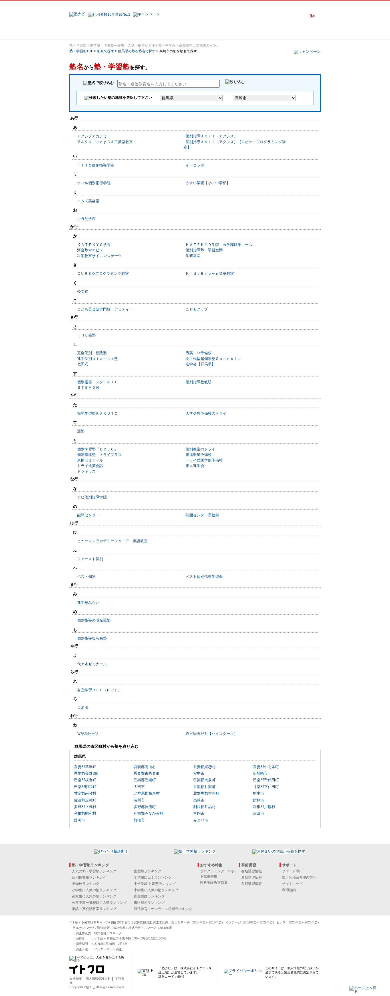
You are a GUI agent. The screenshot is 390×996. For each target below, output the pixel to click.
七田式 (82, 364)
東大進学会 (195, 466)
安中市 (198, 773)
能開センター (88, 515)
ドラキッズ (86, 471)
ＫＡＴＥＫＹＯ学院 (93, 245)
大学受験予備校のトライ (206, 413)
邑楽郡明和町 (85, 787)
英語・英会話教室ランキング (94, 909)
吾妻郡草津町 (85, 767)
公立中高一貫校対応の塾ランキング (99, 903)
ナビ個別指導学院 (92, 497)
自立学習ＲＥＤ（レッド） (99, 690)
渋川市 (139, 800)
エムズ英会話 (88, 201)
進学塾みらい (88, 602)
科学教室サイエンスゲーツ (99, 256)
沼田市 (258, 813)
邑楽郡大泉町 (204, 780)
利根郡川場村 (264, 807)
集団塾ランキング (147, 871)
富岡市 (198, 813)
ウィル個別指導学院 (93, 183)
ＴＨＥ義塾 (86, 335)
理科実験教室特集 (214, 883)
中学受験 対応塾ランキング (155, 884)
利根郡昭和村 (85, 813)
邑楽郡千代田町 (266, 780)
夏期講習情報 (251, 877)
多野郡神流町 (145, 807)
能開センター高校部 (202, 515)
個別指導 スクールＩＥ (97, 382)
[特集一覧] (257, 33)
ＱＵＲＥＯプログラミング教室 (103, 273)
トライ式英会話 (90, 466)
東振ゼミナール (90, 460)
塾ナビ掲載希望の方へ (299, 877)
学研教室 (193, 256)
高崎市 (198, 800)
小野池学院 (86, 219)
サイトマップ (292, 884)
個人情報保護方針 (98, 978)
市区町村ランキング (149, 903)
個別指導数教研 (199, 382)
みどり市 (200, 820)
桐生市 (258, 793)
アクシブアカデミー (93, 136)
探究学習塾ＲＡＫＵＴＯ (97, 413)
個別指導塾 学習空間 (204, 250)
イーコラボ (195, 165)
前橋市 (139, 820)
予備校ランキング (85, 884)
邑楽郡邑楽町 (145, 780)
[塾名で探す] (132, 33)
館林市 (258, 800)
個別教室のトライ (200, 449)
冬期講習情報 (251, 884)
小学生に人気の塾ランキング (94, 890)
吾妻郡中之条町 (266, 767)
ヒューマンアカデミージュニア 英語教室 (112, 541)
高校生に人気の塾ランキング (94, 896)
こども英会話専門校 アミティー (105, 309)
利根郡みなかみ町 (148, 813)
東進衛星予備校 (199, 454)
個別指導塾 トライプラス (99, 454)
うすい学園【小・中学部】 (208, 183)
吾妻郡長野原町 (87, 773)
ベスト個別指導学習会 (204, 576)
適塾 (81, 431)
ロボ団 (82, 708)
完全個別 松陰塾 (92, 353)
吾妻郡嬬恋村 (204, 767)
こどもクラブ (197, 309)
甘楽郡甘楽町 (204, 787)
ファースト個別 (90, 559)
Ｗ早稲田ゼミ (88, 734)
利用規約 (289, 890)
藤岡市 (79, 820)
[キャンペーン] (299, 33)
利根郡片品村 (204, 807)
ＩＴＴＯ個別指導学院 (95, 165)
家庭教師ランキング (149, 896)
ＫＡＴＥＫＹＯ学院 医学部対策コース (219, 245)
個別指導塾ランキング (89, 877)
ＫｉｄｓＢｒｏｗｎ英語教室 (210, 273)
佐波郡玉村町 (85, 800)
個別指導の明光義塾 (93, 620)
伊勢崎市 (260, 773)
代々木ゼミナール (92, 664)
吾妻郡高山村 (145, 767)
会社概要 (75, 978)
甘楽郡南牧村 (85, 793)
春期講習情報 (251, 871)
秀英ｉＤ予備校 (199, 353)
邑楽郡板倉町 (85, 780)
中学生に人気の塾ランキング (156, 890)
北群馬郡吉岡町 (206, 793)
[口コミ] (215, 33)
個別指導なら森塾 (92, 638)
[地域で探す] (90, 33)
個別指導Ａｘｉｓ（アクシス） (212, 136)
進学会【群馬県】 (200, 364)
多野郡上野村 (85, 807)
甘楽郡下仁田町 (266, 787)
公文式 (82, 291)
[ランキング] (173, 33)
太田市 (139, 787)
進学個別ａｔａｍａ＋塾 (97, 358)
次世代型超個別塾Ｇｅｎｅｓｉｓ (213, 358)
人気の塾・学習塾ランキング (94, 871)
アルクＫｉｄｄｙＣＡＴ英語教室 (105, 142)
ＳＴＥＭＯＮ (88, 387)
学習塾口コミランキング (153, 877)
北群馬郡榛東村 (147, 793)
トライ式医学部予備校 (204, 460)
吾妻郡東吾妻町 (147, 773)
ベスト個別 (86, 576)
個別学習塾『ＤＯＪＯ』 (97, 449)
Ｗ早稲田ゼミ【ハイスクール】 (212, 734)
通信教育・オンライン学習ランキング (163, 909)
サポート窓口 (292, 871)
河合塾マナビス (90, 250)
